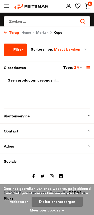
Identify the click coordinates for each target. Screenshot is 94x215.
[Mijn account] (68, 6)
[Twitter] (43, 176)
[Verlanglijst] (77, 6)
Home (26, 32)
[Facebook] (34, 176)
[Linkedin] (61, 176)
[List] (88, 67)
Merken (42, 32)
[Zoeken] (83, 21)
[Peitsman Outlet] (31, 6)
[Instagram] (52, 176)
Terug (13, 32)
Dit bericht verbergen (57, 201)
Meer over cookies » (47, 210)
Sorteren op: (42, 49)
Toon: (68, 67)
